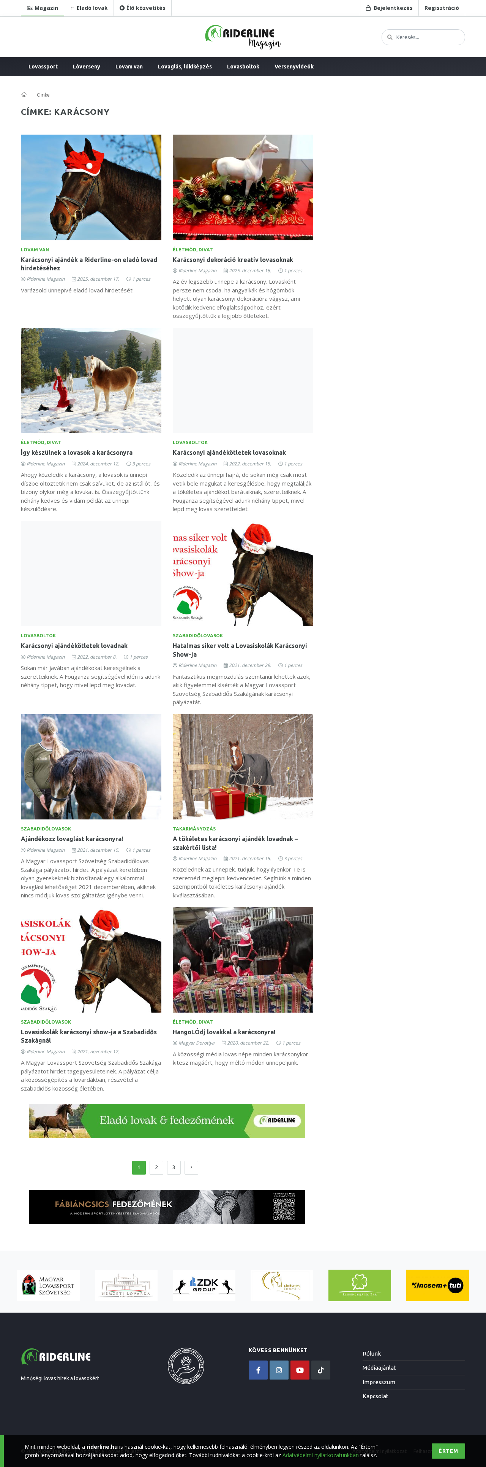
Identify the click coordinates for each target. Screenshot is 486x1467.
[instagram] (279, 1370)
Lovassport (43, 67)
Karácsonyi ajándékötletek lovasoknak (229, 452)
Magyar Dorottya (196, 1043)
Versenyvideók (294, 67)
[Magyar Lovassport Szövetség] (48, 1285)
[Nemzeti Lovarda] (126, 1285)
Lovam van (129, 67)
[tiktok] (320, 1370)
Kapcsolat (375, 1396)
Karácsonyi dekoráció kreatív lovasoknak (233, 259)
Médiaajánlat (379, 1367)
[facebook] (258, 1370)
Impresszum (379, 1382)
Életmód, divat (193, 249)
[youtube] (299, 1370)
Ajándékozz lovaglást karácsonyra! (72, 838)
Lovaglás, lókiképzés (185, 67)
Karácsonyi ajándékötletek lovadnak (74, 645)
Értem (448, 1451)
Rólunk (372, 1353)
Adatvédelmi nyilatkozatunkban (320, 1455)
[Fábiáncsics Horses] (282, 1285)
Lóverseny (86, 67)
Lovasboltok (243, 67)
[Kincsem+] (437, 1285)
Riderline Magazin (46, 279)
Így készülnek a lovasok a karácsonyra (77, 452)
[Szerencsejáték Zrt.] (359, 1285)
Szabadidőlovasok (198, 635)
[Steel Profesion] (204, 1285)
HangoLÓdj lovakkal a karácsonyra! (224, 1032)
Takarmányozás (194, 828)
